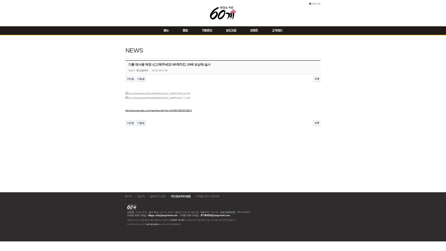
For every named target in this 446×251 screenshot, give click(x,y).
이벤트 (254, 30)
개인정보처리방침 (181, 196)
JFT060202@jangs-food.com (215, 215)
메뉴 (166, 30)
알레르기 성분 (158, 196)
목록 (316, 78)
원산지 (141, 196)
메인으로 (316, 3)
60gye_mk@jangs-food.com (162, 215)
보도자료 (231, 30)
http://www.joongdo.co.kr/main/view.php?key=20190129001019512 (158, 110)
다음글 (140, 78)
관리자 (128, 196)
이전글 (130, 78)
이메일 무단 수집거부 (207, 196)
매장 (185, 30)
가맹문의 (207, 30)
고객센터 (277, 30)
